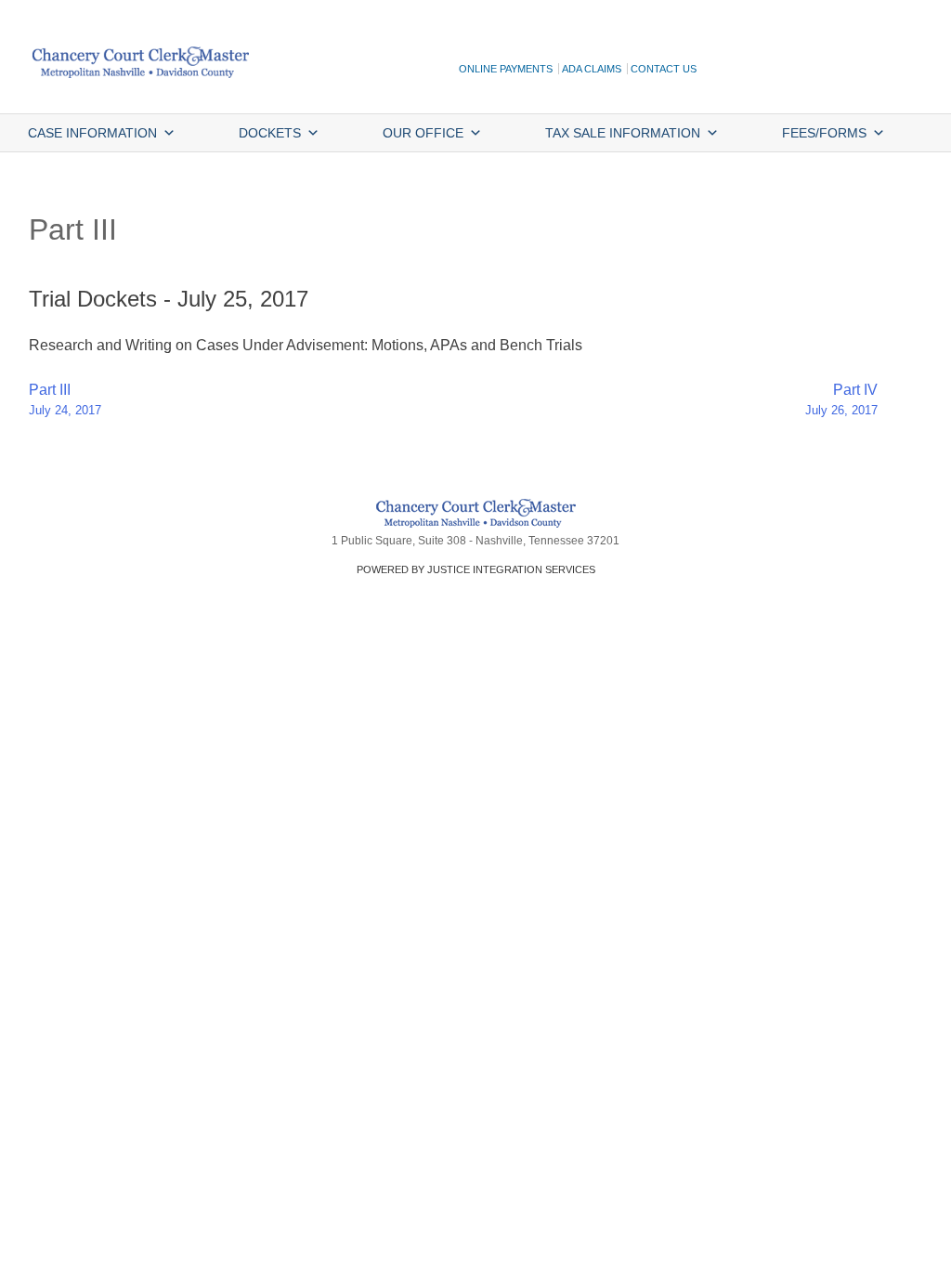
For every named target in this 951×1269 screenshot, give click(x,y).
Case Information (92, 132)
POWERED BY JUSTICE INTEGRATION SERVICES (476, 569)
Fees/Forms (824, 132)
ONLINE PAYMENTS (506, 68)
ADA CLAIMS (591, 68)
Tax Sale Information (622, 132)
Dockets (270, 132)
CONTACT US (664, 68)
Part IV (841, 399)
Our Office (423, 132)
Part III (65, 399)
